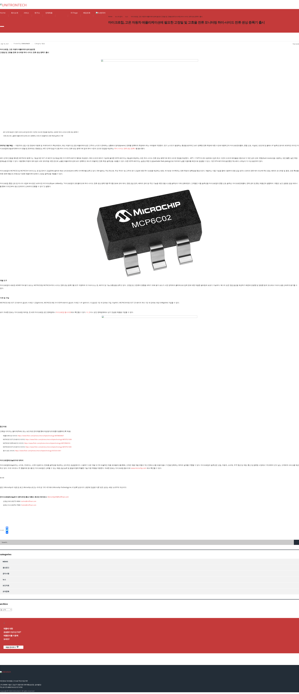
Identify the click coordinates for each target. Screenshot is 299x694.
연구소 (37, 13)
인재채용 (48, 13)
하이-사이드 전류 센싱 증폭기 (125, 148)
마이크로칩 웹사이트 (63, 312)
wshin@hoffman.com (28, 501)
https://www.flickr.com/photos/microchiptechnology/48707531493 (48, 447)
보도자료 (6, 585)
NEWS (5, 562)
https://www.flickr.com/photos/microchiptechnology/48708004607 (41, 436)
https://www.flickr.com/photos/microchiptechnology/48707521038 (48, 439)
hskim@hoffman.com (28, 505)
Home (110, 17)
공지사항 (6, 573)
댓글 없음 (296, 44)
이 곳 (88, 312)
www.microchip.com (138, 468)
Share (2, 530)
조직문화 (6, 591)
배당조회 (86, 13)
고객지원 (61, 13)
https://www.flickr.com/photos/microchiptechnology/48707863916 (47, 443)
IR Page (74, 13)
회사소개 (14, 13)
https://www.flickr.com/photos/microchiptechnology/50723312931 (38, 451)
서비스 (26, 13)
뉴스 (4, 579)
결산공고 (6, 568)
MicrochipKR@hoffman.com (58, 497)
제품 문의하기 (11, 647)
